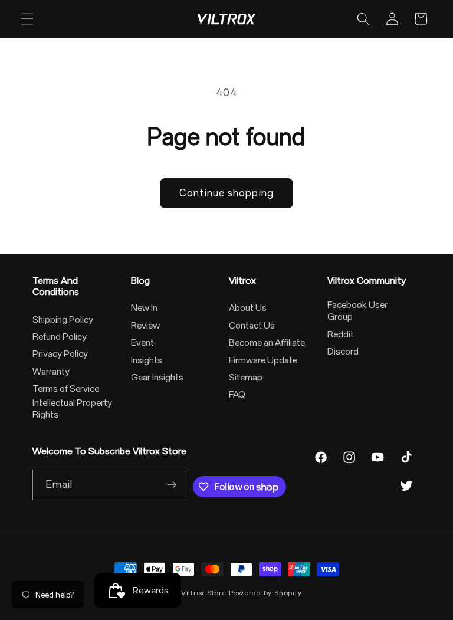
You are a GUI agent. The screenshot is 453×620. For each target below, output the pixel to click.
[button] (27, 19)
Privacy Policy (60, 354)
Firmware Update (263, 360)
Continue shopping (226, 193)
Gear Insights (157, 377)
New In (144, 308)
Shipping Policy (62, 319)
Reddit (340, 334)
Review (145, 325)
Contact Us (252, 325)
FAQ (237, 394)
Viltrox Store (203, 593)
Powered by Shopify (265, 593)
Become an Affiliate (267, 342)
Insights (146, 360)
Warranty (51, 371)
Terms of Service (65, 388)
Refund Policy (59, 337)
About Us (248, 308)
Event (142, 342)
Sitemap (245, 377)
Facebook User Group (357, 311)
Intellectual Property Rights (72, 409)
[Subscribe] (171, 485)
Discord (343, 351)
